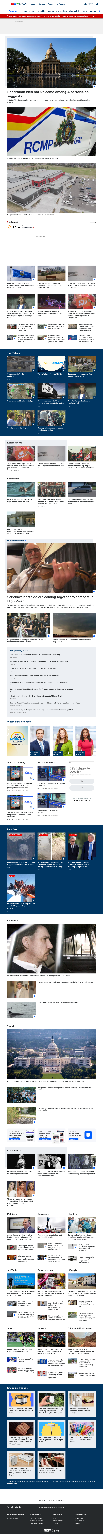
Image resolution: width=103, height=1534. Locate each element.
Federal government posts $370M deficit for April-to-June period (26, 1247)
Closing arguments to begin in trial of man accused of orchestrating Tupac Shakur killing (56, 1305)
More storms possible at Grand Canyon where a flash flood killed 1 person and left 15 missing (81, 1351)
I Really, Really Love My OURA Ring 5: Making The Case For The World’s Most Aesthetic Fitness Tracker (20, 1441)
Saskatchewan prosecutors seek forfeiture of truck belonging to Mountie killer (38, 976)
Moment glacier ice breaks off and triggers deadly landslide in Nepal (21, 864)
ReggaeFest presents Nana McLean (49, 811)
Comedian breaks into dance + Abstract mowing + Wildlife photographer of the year (19, 786)
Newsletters (60, 1500)
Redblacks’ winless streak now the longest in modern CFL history (26, 1370)
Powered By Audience (82, 800)
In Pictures (61, 4)
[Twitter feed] (8, 1507)
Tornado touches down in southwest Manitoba (87, 1374)
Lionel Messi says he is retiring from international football (19, 1350)
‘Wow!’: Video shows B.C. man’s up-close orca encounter (58, 1003)
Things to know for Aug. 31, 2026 (50, 374)
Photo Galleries (74, 11)
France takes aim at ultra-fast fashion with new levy (50, 1236)
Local (33, 4)
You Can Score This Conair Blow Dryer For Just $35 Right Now (51, 1440)
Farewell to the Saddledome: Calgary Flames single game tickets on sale (49, 285)
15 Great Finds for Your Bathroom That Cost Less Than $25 (80, 1411)
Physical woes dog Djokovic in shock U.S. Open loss (26, 1359)
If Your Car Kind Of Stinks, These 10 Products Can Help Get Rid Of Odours (50, 1471)
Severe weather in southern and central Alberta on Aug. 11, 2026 (73, 641)
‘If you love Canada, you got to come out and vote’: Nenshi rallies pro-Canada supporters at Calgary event (20, 467)
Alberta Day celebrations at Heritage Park (79, 402)
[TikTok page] (12, 1507)
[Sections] (6, 4)
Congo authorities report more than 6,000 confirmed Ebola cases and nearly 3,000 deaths (81, 1237)
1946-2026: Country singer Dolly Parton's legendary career (19, 1173)
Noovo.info (79, 1518)
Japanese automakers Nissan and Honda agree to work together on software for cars (56, 1362)
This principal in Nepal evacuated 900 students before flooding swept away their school (87, 1362)
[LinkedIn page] (20, 1507)
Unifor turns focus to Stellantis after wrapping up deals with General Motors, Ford (50, 1351)
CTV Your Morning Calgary (57, 11)
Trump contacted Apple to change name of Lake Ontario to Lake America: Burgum (21, 1293)
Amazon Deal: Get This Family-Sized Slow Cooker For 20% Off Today (21, 1411)
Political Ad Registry (36, 1523)
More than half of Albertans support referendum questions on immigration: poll (21, 285)
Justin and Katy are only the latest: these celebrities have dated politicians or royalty (51, 1174)
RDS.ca (77, 1523)
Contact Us (50, 1500)
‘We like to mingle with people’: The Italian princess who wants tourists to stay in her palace (82, 1293)
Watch (51, 4)
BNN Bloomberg (58, 1521)
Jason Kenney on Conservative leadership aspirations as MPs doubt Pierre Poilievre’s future (19, 1237)
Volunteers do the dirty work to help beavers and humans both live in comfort (26, 338)
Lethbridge (41, 11)
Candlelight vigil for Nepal (17, 428)
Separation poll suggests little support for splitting (80, 375)
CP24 (54, 1518)
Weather (32, 11)
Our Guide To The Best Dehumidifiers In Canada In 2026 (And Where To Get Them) (20, 1472)
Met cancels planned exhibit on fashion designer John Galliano (56, 1317)
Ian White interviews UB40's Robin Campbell (51, 785)
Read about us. (12, 1483)
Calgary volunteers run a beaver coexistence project (51, 429)
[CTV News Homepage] (18, 4)
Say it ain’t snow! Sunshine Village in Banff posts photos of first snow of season (81, 285)
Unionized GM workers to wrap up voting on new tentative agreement (56, 1375)
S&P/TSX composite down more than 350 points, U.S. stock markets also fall (55, 1246)
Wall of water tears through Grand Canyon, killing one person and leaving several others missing (51, 865)
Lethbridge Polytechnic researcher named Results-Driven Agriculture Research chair (21, 531)
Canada (42, 4)
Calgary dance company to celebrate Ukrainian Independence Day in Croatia (26, 641)
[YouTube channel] (16, 1507)
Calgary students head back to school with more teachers (30, 215)
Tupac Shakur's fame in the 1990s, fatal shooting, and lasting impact (81, 1173)
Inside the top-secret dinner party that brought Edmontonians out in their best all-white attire (87, 1317)
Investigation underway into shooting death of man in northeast (56, 326)
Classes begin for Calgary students (17, 375)
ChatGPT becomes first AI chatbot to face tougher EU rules (26, 1303)
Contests (93, 11)
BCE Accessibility (13, 1518)
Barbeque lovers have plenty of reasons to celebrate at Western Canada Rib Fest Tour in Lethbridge (51, 503)
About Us (42, 1500)
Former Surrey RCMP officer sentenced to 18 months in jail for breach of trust (65, 982)
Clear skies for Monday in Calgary (20, 401)
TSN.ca (55, 1523)
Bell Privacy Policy (36, 1518)
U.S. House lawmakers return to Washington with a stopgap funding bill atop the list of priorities (45, 1081)
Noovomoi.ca (79, 1521)
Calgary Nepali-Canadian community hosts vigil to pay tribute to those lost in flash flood (56, 339)
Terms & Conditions (36, 1521)
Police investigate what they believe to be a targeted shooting (51, 402)
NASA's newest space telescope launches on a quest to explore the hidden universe (26, 1315)
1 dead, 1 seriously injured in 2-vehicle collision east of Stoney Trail (50, 313)
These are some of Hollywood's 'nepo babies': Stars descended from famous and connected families (20, 1202)
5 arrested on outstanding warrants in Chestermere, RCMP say (32, 158)
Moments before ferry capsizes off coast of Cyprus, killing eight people (21, 906)
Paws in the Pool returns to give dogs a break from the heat (19, 501)
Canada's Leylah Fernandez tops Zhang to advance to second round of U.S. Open (87, 338)
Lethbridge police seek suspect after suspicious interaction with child (81, 502)
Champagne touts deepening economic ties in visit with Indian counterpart (26, 1258)
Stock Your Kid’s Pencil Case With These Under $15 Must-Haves (81, 1440)
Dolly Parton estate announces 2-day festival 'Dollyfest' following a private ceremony (51, 1293)
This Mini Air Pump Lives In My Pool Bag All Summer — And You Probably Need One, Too (51, 1411)
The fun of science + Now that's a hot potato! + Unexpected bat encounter (20, 815)
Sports (85, 11)
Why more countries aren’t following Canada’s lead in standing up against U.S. (78, 865)
